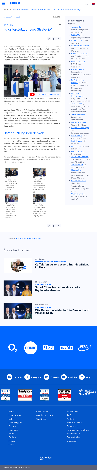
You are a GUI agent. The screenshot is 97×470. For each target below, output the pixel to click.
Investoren (13, 430)
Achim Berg (76, 146)
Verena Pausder (77, 151)
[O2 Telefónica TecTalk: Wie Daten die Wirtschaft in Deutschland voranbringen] (47, 311)
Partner (12, 433)
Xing (88, 377)
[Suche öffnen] (86, 3)
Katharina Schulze (78, 122)
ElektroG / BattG (74, 422)
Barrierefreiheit (74, 437)
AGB (69, 415)
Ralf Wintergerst (77, 69)
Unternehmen (15, 415)
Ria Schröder (76, 141)
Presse (12, 441)
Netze (11, 419)
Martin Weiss (76, 135)
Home (11, 411)
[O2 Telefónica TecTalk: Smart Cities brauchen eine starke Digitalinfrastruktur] (47, 288)
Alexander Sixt (77, 165)
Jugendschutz (73, 433)
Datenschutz (73, 426)
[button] (49, 38)
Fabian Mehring (77, 35)
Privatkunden (42, 411)
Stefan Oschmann (78, 180)
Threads (55, 377)
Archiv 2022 (56, 10)
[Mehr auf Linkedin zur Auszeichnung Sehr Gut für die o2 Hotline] (45, 395)
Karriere (12, 437)
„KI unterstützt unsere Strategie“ (71, 10)
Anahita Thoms (77, 104)
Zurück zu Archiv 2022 (12, 17)
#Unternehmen (36, 238)
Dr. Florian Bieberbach (80, 45)
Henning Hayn (77, 40)
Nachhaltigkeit (15, 422)
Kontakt (70, 419)
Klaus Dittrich (76, 170)
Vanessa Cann (77, 27)
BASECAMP (72, 411)
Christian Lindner (78, 194)
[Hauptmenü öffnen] (3, 3)
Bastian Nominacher (79, 53)
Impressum (72, 441)
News (11, 444)
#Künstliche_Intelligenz (23, 238)
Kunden (12, 426)
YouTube (72, 377)
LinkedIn (17, 377)
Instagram (36, 377)
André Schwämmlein (79, 156)
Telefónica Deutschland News (40, 10)
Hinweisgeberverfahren (78, 430)
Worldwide (41, 419)
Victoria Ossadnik (78, 61)
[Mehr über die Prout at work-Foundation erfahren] (87, 395)
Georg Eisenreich (78, 114)
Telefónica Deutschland (21, 10)
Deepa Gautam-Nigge (80, 127)
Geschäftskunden (44, 415)
